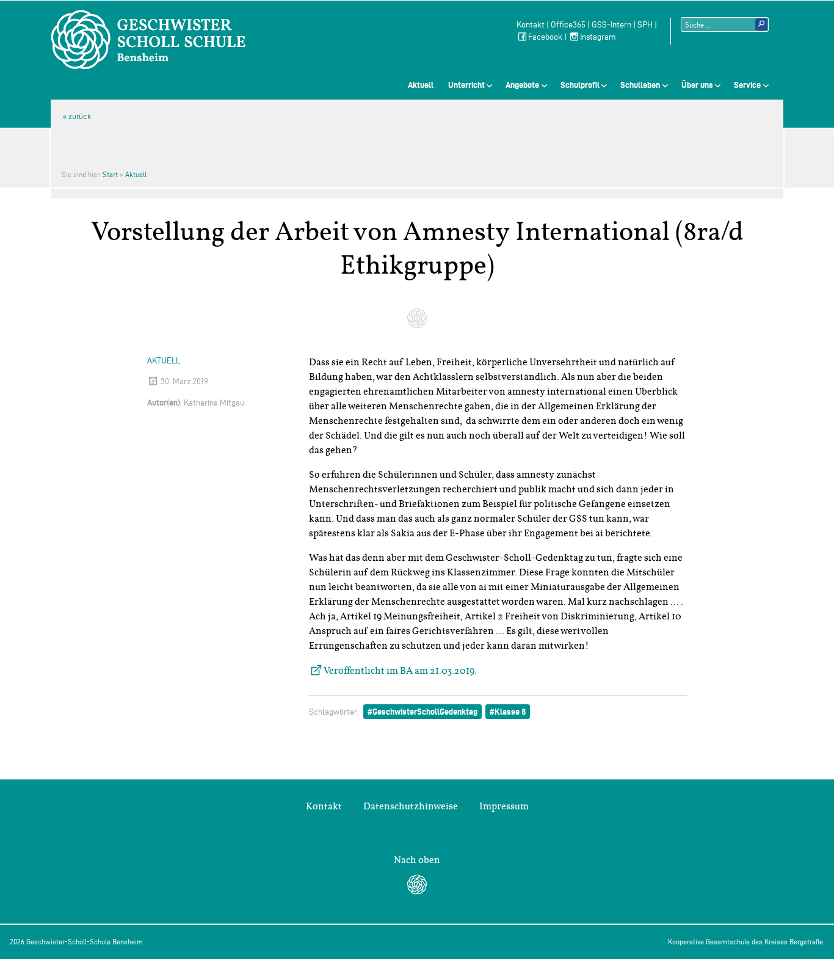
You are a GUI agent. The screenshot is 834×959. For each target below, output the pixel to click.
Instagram (598, 37)
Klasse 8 (510, 712)
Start (110, 174)
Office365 (568, 24)
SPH (645, 24)
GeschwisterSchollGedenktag (424, 712)
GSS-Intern (611, 24)
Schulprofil (580, 85)
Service (747, 85)
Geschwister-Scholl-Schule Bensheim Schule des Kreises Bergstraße (148, 40)
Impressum (504, 806)
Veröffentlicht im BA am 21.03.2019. (400, 671)
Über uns (697, 85)
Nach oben (417, 860)
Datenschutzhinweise (410, 806)
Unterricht (466, 85)
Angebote (522, 85)
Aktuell (420, 85)
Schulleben (640, 85)
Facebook (545, 37)
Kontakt (531, 24)
